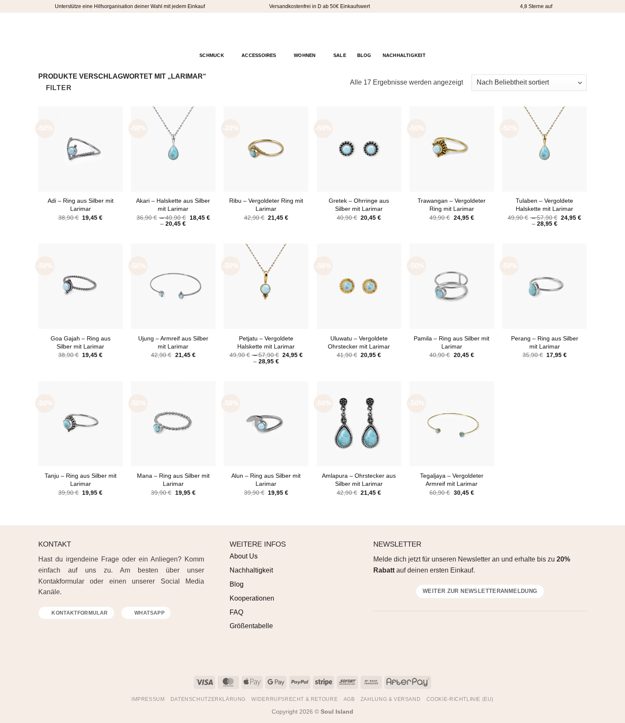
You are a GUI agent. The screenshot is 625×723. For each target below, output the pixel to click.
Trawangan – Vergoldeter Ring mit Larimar (452, 204)
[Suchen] (549, 30)
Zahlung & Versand (390, 699)
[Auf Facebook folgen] (43, 30)
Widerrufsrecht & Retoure (294, 699)
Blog (364, 55)
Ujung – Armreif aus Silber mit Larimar (173, 342)
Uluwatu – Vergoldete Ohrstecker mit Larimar (359, 342)
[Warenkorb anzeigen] (580, 29)
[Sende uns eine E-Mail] (64, 630)
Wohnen (304, 55)
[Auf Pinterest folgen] (65, 30)
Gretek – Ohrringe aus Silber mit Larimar (359, 204)
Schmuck (211, 55)
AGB (349, 699)
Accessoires (258, 55)
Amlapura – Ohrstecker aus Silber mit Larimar (359, 479)
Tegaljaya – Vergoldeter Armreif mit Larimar (451, 479)
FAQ (236, 612)
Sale (339, 55)
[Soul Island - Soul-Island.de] (313, 30)
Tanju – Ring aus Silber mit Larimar (80, 479)
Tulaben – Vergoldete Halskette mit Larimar (544, 204)
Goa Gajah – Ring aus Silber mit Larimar (81, 342)
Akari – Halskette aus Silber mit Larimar (173, 204)
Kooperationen (252, 598)
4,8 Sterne (532, 6)
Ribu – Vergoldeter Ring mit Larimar (266, 204)
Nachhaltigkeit (404, 55)
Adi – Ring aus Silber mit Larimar (81, 204)
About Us (244, 556)
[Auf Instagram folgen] (54, 30)
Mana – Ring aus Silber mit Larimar (173, 479)
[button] (563, 29)
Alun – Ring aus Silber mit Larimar (266, 479)
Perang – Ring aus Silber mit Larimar (544, 342)
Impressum (148, 699)
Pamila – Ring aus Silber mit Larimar (451, 342)
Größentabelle (251, 625)
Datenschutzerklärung (208, 699)
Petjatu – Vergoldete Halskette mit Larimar (266, 342)
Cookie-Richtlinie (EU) (460, 699)
